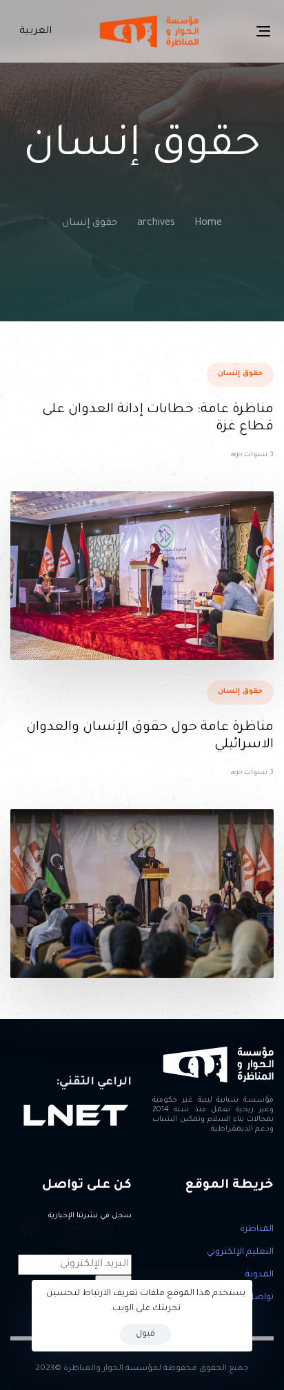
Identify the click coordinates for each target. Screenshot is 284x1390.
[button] (33, 31)
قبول (145, 1334)
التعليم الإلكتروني (240, 1252)
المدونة (259, 1275)
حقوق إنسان (240, 374)
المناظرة (257, 1229)
